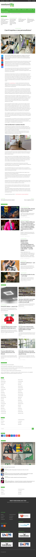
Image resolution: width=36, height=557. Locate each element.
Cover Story (30, 9)
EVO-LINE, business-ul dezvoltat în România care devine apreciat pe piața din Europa (27, 352)
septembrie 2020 (3, 397)
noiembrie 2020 (3, 395)
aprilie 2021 (20, 390)
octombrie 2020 (20, 395)
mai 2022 (2, 386)
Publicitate (11, 0)
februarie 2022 (20, 386)
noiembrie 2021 (20, 387)
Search (34, 0)
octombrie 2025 (20, 381)
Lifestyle (19, 9)
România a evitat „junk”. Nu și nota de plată (7, 364)
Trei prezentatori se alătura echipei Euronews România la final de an (11, 370)
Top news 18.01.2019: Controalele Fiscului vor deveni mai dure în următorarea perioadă (27, 301)
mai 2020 (2, 400)
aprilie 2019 (2, 408)
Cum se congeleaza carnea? (29, 199)
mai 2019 (19, 406)
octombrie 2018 (3, 413)
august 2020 (20, 397)
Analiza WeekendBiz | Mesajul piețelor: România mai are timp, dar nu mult (28, 210)
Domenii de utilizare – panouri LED (9, 306)
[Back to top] (33, 554)
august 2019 (3, 405)
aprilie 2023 (20, 382)
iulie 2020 (2, 398)
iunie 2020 (19, 398)
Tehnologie (14, 9)
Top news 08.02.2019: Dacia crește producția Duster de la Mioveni (8, 352)
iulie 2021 (2, 390)
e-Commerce (9, 9)
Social (30, 0)
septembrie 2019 (20, 403)
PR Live (20, 32)
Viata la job (24, 9)
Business (3, 9)
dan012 (24, 336)
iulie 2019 (19, 405)
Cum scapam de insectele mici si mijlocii (8, 199)
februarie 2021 (20, 392)
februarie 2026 (20, 379)
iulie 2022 (2, 384)
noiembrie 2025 (3, 381)
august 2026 (3, 379)
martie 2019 (20, 408)
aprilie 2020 (20, 400)
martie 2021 (3, 392)
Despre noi (7, 0)
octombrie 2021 (3, 389)
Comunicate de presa (4, 11)
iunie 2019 (2, 406)
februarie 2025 (3, 382)
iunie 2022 (19, 384)
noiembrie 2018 (20, 411)
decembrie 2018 (3, 411)
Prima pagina (2, 0)
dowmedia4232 (28, 217)
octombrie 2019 (3, 403)
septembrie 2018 (20, 413)
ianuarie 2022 (3, 387)
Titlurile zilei (20, 297)
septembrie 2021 (20, 389)
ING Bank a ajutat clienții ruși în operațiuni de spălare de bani (22, 20)
